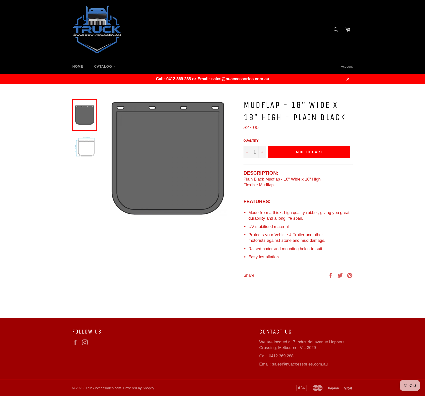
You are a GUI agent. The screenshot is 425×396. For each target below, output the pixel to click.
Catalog (103, 66)
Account (347, 66)
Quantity (250, 140)
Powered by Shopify (138, 388)
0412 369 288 (281, 356)
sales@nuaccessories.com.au (300, 364)
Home (77, 66)
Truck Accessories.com (103, 388)
